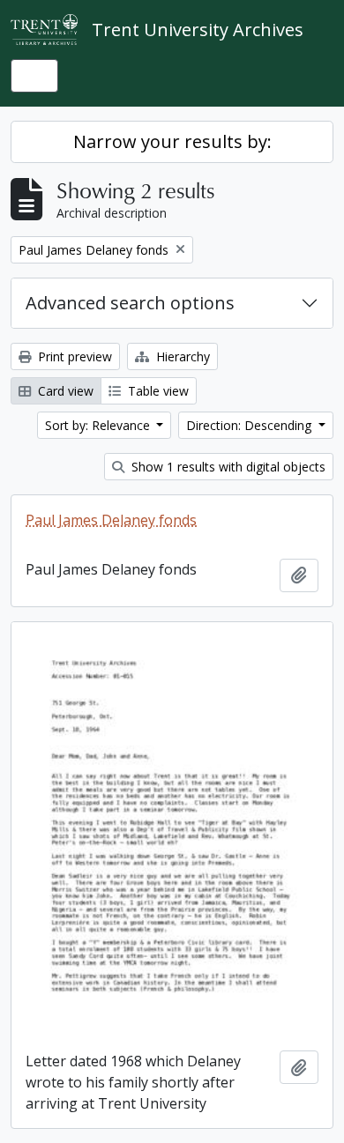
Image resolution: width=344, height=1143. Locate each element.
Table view (156, 390)
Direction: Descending (250, 425)
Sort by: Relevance (99, 425)
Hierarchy (181, 356)
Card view (63, 390)
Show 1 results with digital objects (226, 466)
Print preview (73, 356)
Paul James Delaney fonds (111, 520)
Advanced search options (130, 303)
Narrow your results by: (172, 141)
